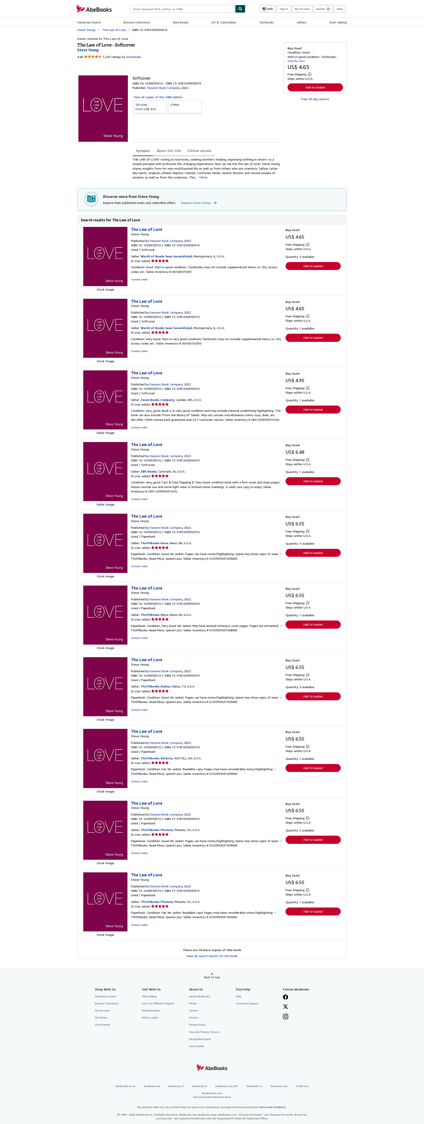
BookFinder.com (212, 1095)
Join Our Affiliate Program (158, 1003)
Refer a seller (150, 1017)
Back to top (212, 977)
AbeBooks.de (152, 1086)
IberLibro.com (279, 1086)
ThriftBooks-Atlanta (156, 758)
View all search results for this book (212, 956)
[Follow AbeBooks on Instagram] (285, 1017)
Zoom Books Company (157, 400)
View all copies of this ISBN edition (158, 97)
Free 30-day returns (315, 99)
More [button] (204, 177)
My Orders (101, 1017)
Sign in (284, 9)
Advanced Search (89, 22)
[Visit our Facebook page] (285, 997)
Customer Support (247, 1003)
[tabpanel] (206, 168)
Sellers (302, 22)
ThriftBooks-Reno (154, 543)
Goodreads (133, 57)
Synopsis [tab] (143, 150)
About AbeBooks (199, 996)
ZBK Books (149, 471)
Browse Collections (137, 22)
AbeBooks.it (199, 1086)
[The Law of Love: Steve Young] (105, 285)
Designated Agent (200, 1039)
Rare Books (181, 22)
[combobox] (182, 9)
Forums (193, 1017)
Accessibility (196, 1046)
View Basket (102, 1024)
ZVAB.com (302, 1086)
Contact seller (139, 279)
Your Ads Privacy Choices (204, 1032)
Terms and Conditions (272, 1107)
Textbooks (266, 22)
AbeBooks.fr (176, 1086)
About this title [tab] (169, 150)
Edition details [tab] (199, 150)
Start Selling (338, 22)
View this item (296, 61)
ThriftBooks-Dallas (155, 686)
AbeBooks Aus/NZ (226, 1086)
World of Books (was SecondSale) (166, 256)
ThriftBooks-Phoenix (157, 830)
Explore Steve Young (195, 203)
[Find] (240, 9)
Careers (193, 1010)
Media (193, 1003)
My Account (302, 9)
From (146, 107)
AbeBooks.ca (254, 1086)
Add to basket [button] (315, 87)
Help (340, 9)
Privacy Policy (197, 1024)
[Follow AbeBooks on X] (285, 1007)
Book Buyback (151, 1010)
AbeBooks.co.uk (125, 1086)
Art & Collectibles (223, 22)
